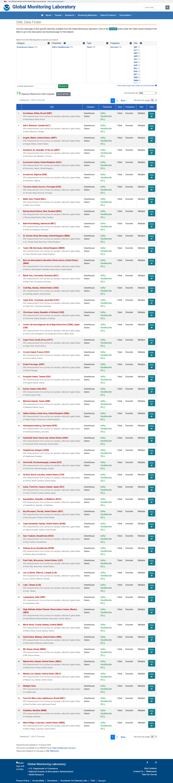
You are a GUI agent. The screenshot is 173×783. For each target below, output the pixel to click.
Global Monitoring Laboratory (43, 7)
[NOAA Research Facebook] (144, 762)
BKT (135, 74)
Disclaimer (52, 780)
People (58, 15)
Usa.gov (102, 780)
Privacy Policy (22, 780)
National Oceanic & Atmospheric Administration (51, 771)
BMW (136, 80)
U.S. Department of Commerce (43, 768)
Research (69, 15)
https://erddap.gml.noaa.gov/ (64, 748)
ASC (135, 59)
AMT (136, 53)
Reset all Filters (63, 94)
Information (124, 15)
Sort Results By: (131, 93)
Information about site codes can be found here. (136, 86)
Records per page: (142, 100)
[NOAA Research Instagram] (152, 762)
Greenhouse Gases (25, 47)
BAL (135, 68)
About (48, 15)
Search (64, 86)
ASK (135, 62)
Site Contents (150, 768)
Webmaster (151, 771)
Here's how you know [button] (55, 1)
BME (136, 77)
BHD (136, 71)
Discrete (114, 47)
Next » (124, 100)
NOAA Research (36, 774)
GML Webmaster (52, 751)
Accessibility (38, 780)
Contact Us (138, 771)
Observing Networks (87, 15)
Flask (89, 47)
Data (151, 114)
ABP (135, 47)
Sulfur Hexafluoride (60, 47)
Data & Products (108, 15)
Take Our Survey (149, 774)
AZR (136, 65)
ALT (135, 50)
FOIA (93, 780)
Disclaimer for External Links (74, 780)
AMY (136, 56)
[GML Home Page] (42, 15)
